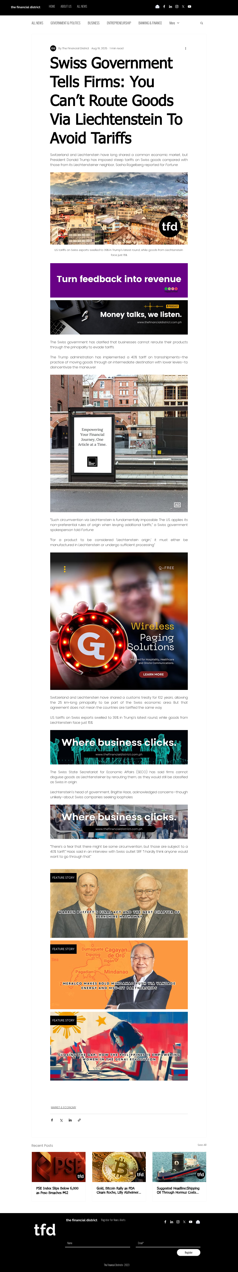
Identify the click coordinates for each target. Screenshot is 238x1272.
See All (202, 1145)
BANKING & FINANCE (150, 23)
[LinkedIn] (170, 6)
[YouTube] (189, 6)
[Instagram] (177, 6)
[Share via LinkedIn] (70, 1120)
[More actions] (185, 48)
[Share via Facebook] (52, 1120)
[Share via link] (79, 1120)
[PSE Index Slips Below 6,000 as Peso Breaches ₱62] (59, 1167)
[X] (183, 6)
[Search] (206, 8)
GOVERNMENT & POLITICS (65, 23)
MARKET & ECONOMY (63, 1107)
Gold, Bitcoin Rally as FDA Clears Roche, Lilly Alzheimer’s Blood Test (119, 1191)
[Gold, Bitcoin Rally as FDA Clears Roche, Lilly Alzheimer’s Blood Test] (119, 1167)
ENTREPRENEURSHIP (119, 23)
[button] (201, 22)
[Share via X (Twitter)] (61, 1120)
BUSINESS (93, 23)
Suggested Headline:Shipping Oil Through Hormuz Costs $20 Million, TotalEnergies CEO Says (178, 1191)
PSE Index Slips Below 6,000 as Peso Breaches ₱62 (57, 1191)
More (172, 23)
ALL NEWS (37, 23)
